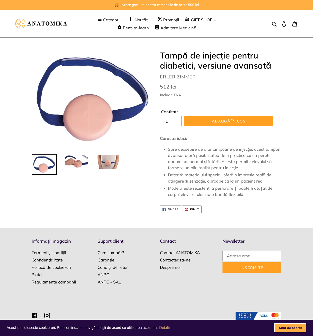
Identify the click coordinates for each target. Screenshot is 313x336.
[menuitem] (110, 20)
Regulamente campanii (54, 282)
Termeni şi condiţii (49, 252)
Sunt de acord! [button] (290, 328)
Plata (37, 274)
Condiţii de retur (113, 267)
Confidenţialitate (47, 260)
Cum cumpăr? (111, 252)
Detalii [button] (164, 328)
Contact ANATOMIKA (180, 252)
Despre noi (170, 267)
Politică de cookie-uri (51, 267)
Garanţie (106, 260)
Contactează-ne (175, 260)
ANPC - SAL (109, 282)
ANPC (103, 274)
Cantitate (170, 111)
